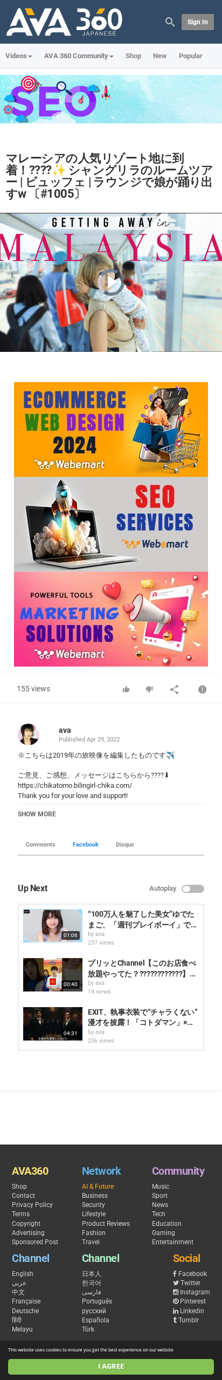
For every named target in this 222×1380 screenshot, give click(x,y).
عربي (19, 1283)
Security (93, 1205)
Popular (191, 56)
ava (65, 730)
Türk (88, 1329)
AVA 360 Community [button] (76, 56)
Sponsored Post (35, 1242)
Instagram (195, 1292)
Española (95, 1320)
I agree (111, 1366)
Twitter (190, 1283)
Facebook (86, 844)
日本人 (91, 1274)
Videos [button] (16, 56)
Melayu (22, 1329)
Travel (91, 1242)
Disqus (125, 844)
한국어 (91, 1283)
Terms (21, 1214)
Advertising (28, 1233)
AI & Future (98, 1186)
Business (95, 1195)
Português (97, 1301)
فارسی (91, 1292)
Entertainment (172, 1242)
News (160, 1205)
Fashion (94, 1233)
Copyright (26, 1224)
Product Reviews (106, 1224)
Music (160, 1186)
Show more (37, 814)
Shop (133, 56)
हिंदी (17, 1320)
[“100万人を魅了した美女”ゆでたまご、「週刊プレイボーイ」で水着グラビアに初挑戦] (52, 925)
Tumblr (188, 1320)
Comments (41, 844)
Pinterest (193, 1301)
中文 (18, 1292)
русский (94, 1311)
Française (26, 1301)
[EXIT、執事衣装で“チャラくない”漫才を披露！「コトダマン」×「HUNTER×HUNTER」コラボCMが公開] (52, 1024)
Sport (160, 1195)
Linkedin (192, 1311)
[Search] (170, 21)
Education (167, 1224)
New (160, 56)
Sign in (198, 22)
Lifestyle (94, 1214)
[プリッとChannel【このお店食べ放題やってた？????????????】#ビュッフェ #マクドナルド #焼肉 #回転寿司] (52, 974)
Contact (23, 1195)
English (22, 1274)
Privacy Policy (32, 1205)
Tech (158, 1214)
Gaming (163, 1233)
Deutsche (25, 1311)
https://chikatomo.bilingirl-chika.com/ (75, 785)
